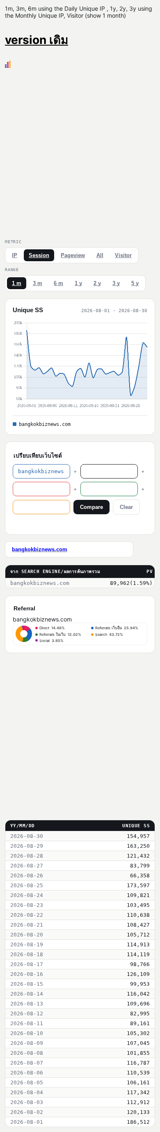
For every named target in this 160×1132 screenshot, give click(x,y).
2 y (97, 283)
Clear (126, 507)
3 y (116, 283)
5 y (135, 283)
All (99, 255)
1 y (78, 283)
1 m (16, 283)
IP (14, 255)
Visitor (123, 255)
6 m (58, 283)
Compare (91, 507)
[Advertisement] (80, 152)
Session (39, 255)
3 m (37, 283)
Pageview (73, 255)
